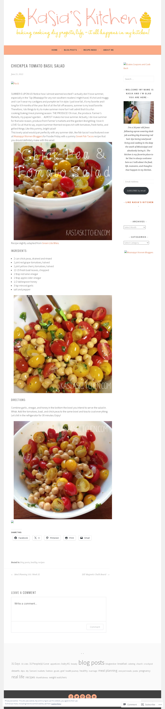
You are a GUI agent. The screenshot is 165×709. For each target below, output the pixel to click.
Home (54, 49)
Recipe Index (90, 49)
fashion (49, 670)
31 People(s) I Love (39, 663)
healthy (34, 562)
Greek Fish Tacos (84, 136)
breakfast (122, 663)
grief (62, 670)
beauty (74, 663)
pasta (135, 670)
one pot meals (125, 670)
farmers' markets (37, 670)
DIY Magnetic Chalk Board (94, 574)
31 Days (15, 663)
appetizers (55, 663)
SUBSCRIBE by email (136, 190)
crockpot (148, 663)
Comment (95, 627)
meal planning (107, 670)
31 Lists (24, 663)
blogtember (111, 663)
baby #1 (65, 663)
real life (17, 676)
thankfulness (42, 677)
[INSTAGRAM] (88, 696)
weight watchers (58, 677)
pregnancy (144, 670)
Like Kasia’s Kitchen (140, 202)
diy (27, 670)
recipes (41, 562)
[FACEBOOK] (70, 696)
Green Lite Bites (50, 243)
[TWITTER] (76, 696)
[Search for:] (139, 79)
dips (23, 670)
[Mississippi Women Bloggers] (138, 252)
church (139, 663)
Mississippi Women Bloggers (28, 136)
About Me (108, 49)
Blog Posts (70, 49)
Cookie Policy (56, 703)
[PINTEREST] (82, 696)
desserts (15, 670)
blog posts (25, 562)
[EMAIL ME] (94, 696)
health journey (72, 670)
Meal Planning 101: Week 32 (27, 574)
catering (131, 663)
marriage (93, 670)
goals (56, 670)
